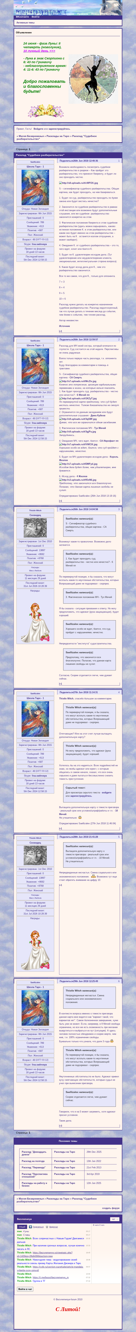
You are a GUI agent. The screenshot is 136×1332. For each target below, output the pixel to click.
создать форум (111, 1208)
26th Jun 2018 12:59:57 (85, 339)
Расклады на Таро (58, 136)
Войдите (38, 129)
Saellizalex (35, 162)
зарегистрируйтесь (59, 129)
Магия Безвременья (31, 136)
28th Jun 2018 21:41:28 (85, 837)
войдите (106, 792)
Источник (64, 326)
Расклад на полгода (33, 1161)
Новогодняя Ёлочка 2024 (42, 13)
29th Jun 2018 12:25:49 (85, 981)
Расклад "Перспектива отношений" (34, 1175)
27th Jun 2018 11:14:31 (85, 692)
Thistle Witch (35, 510)
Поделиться (66, 160)
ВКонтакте (22, 16)
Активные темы (25, 22)
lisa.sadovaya (39, 244)
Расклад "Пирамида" (34, 1167)
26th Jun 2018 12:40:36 (85, 160)
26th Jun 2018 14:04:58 (85, 509)
